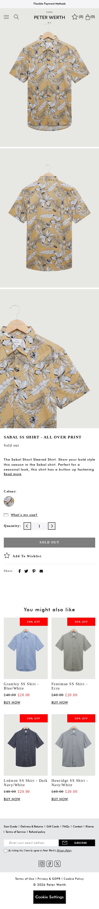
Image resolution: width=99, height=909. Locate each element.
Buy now (12, 702)
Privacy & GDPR (49, 878)
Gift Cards (52, 826)
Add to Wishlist (27, 556)
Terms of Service (16, 832)
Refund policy (37, 832)
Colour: (10, 491)
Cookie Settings (49, 896)
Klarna (90, 826)
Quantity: (12, 526)
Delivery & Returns (32, 826)
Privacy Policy (64, 850)
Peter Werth (56, 885)
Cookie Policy (74, 878)
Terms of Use (24, 878)
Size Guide (10, 826)
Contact (77, 826)
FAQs (66, 826)
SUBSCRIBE (80, 842)
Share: (8, 570)
